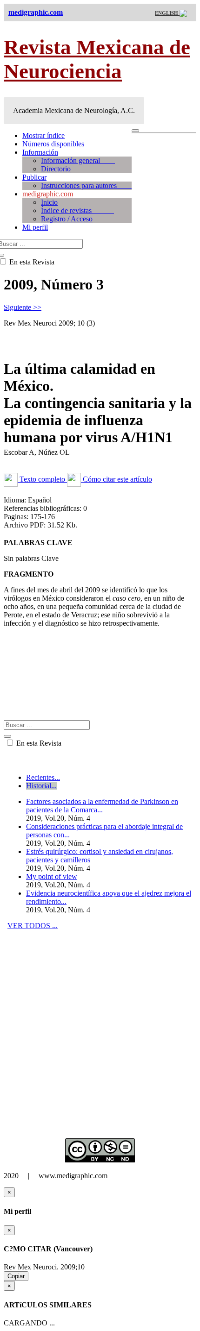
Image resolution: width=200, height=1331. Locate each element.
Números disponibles (53, 144)
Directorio (56, 169)
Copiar (16, 1276)
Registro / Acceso (67, 219)
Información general (78, 160)
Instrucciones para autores (86, 185)
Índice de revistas (77, 210)
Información (40, 152)
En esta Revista (37, 743)
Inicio (49, 202)
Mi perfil (35, 227)
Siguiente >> (22, 307)
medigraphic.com (47, 194)
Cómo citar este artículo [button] (116, 479)
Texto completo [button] (42, 479)
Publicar (34, 177)
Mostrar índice (43, 135)
